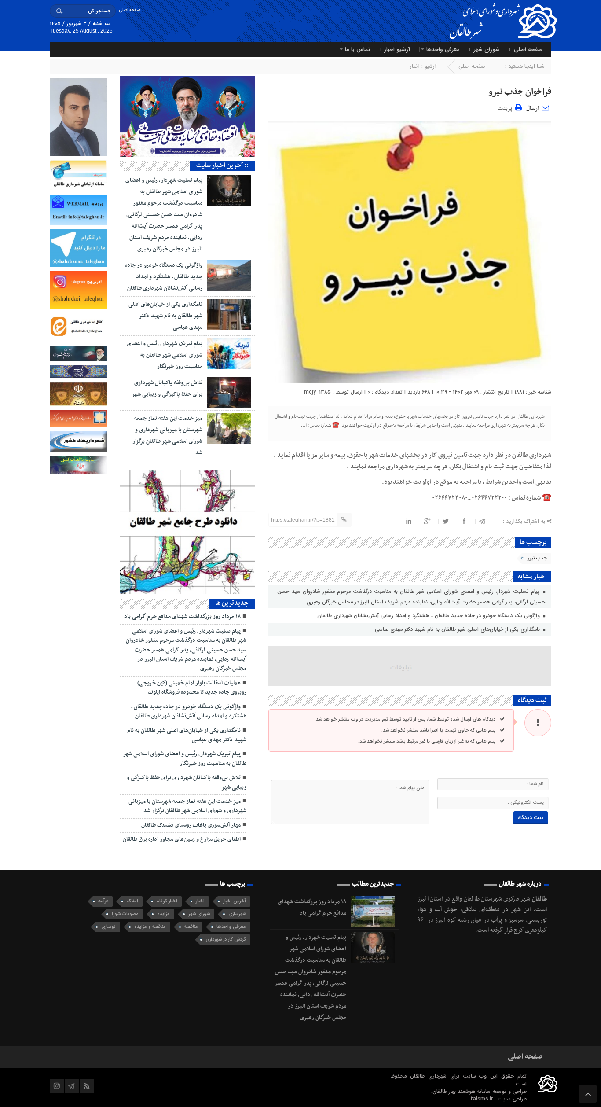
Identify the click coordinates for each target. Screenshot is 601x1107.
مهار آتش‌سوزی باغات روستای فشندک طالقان (191, 825)
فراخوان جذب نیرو (519, 92)
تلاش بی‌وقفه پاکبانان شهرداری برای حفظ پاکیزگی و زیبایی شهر (186, 782)
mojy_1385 (317, 392)
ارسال (532, 108)
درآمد (103, 901)
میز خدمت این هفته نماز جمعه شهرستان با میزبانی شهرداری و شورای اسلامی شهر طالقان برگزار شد (187, 806)
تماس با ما (357, 49)
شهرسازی (237, 914)
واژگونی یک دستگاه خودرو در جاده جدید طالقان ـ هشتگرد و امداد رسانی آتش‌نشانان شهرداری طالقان (429, 615)
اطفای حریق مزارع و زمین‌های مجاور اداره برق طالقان (182, 839)
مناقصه (191, 926)
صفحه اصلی (129, 10)
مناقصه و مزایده (150, 926)
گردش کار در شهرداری (225, 939)
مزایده (163, 914)
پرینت (506, 107)
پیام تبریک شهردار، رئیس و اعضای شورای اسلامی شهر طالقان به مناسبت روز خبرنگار (164, 355)
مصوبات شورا (125, 914)
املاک (132, 901)
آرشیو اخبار (397, 49)
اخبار (415, 66)
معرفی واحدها (443, 49)
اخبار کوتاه (167, 901)
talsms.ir (482, 1099)
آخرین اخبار (234, 901)
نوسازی (108, 926)
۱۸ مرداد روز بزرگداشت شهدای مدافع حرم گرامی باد (182, 617)
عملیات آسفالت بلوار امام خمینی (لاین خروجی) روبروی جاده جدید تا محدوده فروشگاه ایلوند (191, 687)
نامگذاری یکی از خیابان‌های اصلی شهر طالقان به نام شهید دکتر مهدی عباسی (458, 629)
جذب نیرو (537, 558)
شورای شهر (487, 49)
